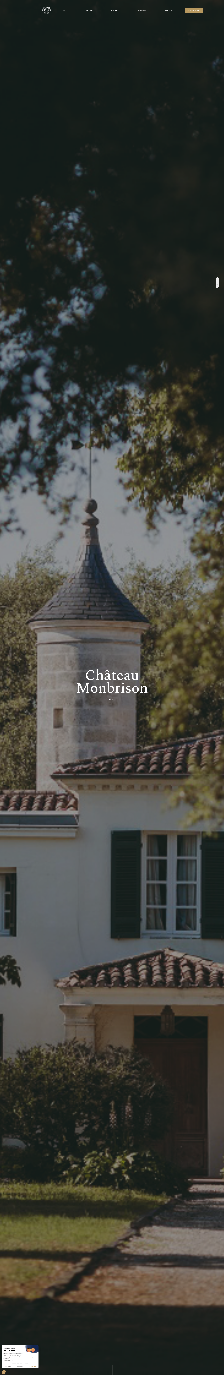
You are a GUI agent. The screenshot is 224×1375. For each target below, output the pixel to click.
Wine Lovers (168, 10)
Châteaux (89, 10)
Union (64, 10)
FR (217, 280)
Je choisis (20, 1366)
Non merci (8, 1366)
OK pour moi (32, 1366)
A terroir (114, 10)
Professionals (141, 10)
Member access (194, 10)
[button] (4, 1372)
